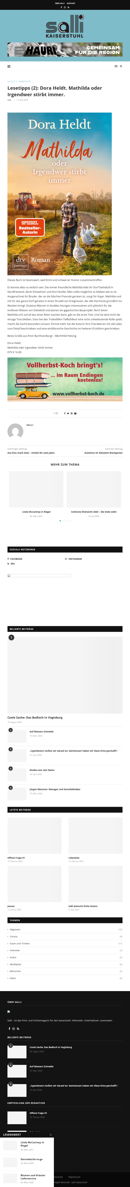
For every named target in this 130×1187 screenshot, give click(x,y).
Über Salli (60, 3)
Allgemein (66, 929)
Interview (66, 950)
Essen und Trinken (66, 943)
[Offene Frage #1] (34, 835)
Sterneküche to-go (31, 1159)
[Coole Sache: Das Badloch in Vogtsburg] (65, 675)
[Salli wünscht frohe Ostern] (95, 884)
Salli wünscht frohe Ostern (83, 906)
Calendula (73, 857)
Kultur (11, 81)
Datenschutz (56, 1176)
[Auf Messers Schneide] (16, 736)
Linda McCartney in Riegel (36, 511)
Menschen (66, 971)
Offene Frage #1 (16, 857)
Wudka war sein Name (42, 770)
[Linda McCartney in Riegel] (36, 489)
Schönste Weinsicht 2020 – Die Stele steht (94, 511)
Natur (66, 978)
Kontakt (71, 3)
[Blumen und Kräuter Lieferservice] (10, 1178)
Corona (66, 936)
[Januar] (34, 884)
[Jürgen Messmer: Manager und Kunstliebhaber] (16, 794)
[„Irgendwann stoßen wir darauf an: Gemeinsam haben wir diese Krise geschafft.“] (16, 755)
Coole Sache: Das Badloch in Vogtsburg (34, 717)
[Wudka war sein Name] (16, 774)
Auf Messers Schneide (41, 731)
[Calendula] (95, 835)
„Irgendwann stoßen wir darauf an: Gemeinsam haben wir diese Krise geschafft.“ (74, 750)
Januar (11, 906)
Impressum (74, 1176)
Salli (9, 100)
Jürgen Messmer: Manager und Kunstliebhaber (55, 789)
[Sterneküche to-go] (10, 1162)
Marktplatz (25, 81)
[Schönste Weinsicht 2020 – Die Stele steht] (94, 489)
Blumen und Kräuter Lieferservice (33, 1177)
